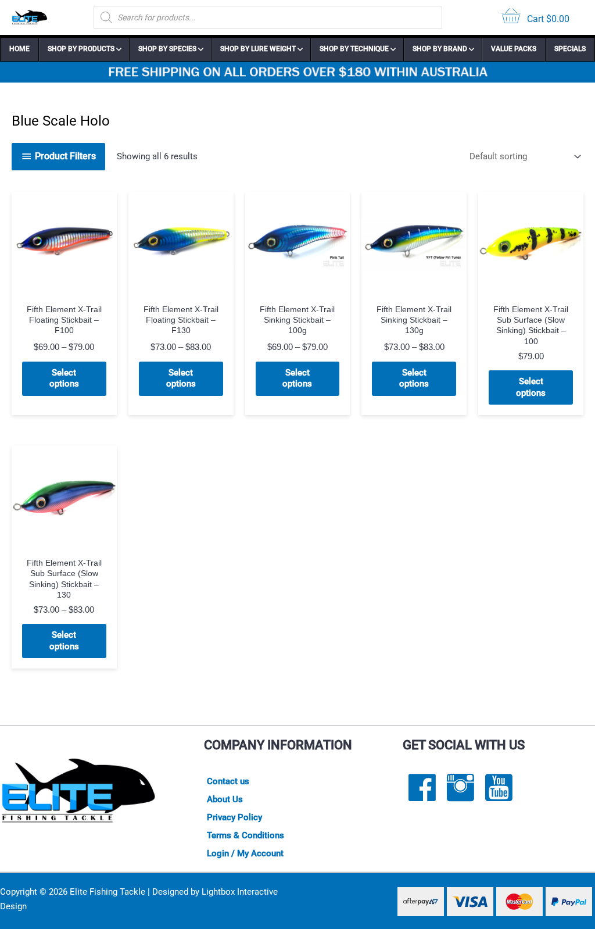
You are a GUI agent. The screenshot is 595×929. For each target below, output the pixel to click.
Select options (64, 378)
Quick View (64, 286)
